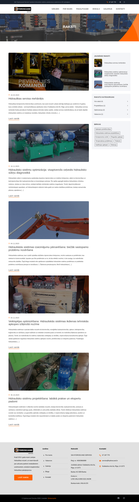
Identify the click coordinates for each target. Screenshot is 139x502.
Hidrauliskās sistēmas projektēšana (107, 133)
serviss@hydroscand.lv (110, 460)
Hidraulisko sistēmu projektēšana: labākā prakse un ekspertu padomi (45, 400)
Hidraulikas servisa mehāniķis (26, 98)
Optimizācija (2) (99, 110)
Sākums (55, 9)
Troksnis (117, 141)
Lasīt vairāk (14, 118)
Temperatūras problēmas (104, 141)
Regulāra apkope (117, 137)
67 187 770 (112, 2)
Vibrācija (113, 145)
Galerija (108, 9)
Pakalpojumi (82, 9)
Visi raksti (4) (98, 101)
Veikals (96, 9)
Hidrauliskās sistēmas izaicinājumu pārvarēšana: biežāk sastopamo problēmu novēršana (49, 248)
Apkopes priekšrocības (103, 129)
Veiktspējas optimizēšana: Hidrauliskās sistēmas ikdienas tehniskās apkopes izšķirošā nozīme (49, 323)
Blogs (47, 471)
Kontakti (120, 9)
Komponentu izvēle (102, 137)
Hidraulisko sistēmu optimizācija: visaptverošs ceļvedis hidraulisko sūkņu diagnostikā (48, 171)
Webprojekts (52, 498)
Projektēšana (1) (99, 105)
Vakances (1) (98, 114)
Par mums (67, 9)
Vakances (48, 460)
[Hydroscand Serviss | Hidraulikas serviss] (22, 9)
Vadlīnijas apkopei (102, 145)
